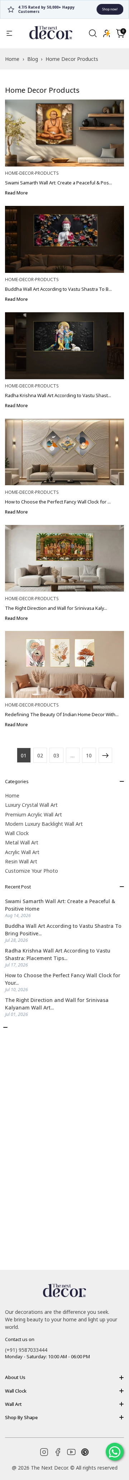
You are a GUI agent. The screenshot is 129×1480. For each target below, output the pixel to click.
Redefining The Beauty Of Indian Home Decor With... (62, 714)
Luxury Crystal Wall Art (31, 804)
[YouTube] (71, 1452)
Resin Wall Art (21, 861)
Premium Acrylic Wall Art (33, 814)
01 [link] (24, 755)
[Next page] (106, 755)
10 (89, 755)
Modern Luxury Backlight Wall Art (44, 823)
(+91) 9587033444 (26, 1349)
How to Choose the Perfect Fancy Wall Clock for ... (58, 502)
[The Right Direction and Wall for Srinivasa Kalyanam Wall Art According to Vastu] (64, 558)
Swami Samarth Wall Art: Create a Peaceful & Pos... (58, 182)
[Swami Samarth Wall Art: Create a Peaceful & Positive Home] (64, 133)
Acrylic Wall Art (22, 852)
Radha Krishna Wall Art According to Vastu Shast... (58, 395)
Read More (16, 193)
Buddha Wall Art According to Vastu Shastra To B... (58, 289)
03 (56, 755)
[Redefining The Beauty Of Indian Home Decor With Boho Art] (64, 664)
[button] (120, 33)
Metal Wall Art (21, 842)
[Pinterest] (85, 1452)
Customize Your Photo (31, 870)
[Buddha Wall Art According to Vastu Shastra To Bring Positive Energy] (64, 239)
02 (40, 755)
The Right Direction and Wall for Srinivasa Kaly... (56, 608)
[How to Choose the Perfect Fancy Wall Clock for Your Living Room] (64, 452)
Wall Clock (17, 833)
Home (12, 795)
